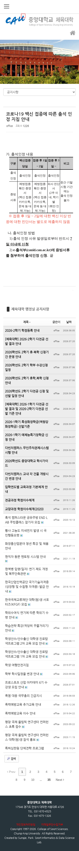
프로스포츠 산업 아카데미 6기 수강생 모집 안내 (26, 685)
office (9, 125)
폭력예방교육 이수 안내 (20, 713)
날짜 (69, 322)
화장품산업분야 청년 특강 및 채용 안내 (26, 546)
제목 (26, 322)
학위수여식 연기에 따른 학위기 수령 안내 (26, 615)
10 (32, 779)
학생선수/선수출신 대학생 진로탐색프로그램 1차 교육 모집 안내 (26, 654)
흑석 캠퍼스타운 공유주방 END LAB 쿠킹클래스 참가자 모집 (26, 520)
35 (48, 779)
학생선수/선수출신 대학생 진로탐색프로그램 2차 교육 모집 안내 (26, 641)
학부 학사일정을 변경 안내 (22, 674)
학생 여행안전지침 (17, 665)
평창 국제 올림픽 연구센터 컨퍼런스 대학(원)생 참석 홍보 (26, 737)
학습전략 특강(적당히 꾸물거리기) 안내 (27, 628)
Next (59, 779)
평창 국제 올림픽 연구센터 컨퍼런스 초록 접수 (26, 724)
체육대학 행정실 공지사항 (30, 309)
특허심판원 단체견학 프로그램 (24, 748)
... (41, 779)
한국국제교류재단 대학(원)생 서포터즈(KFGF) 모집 (27, 602)
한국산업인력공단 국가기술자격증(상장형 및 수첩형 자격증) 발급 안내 (27, 586)
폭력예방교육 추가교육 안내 (23, 704)
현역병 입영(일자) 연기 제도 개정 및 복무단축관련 (26, 571)
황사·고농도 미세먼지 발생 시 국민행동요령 (26, 533)
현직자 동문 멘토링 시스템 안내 (25, 556)
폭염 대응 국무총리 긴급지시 (23, 695)
